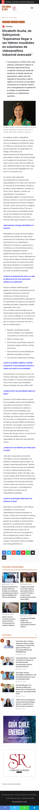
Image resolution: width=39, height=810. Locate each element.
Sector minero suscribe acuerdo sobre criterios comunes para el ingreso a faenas (8, 621)
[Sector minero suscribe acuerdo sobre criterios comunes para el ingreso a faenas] (10, 607)
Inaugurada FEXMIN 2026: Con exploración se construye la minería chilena (28, 622)
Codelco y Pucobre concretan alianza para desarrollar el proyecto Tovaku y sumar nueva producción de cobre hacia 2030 (28, 593)
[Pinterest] (23, 552)
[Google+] (13, 552)
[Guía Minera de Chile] (9, 8)
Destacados (13, 17)
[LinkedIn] (18, 552)
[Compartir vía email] (33, 552)
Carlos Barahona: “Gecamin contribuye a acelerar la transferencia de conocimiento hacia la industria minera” (26, 662)
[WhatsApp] (28, 552)
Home (6, 17)
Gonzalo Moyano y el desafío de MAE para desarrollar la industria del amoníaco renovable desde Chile (26, 689)
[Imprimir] (4, 557)
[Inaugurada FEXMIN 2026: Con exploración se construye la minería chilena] (28, 608)
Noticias (21, 22)
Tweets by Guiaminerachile (11, 784)
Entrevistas (14, 22)
